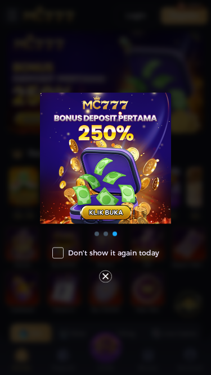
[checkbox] (106, 253)
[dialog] (105, 188)
